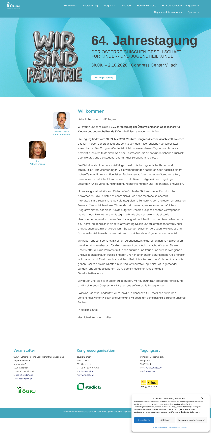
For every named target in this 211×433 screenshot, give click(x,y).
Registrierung (90, 5)
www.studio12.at (86, 375)
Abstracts (126, 5)
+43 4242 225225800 (152, 367)
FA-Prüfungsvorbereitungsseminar (181, 5)
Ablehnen (165, 420)
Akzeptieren (144, 420)
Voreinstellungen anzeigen (191, 420)
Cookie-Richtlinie (160, 427)
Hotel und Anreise (146, 5)
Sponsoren (194, 12)
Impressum (128, 411)
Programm (109, 5)
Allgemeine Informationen (168, 12)
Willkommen (70, 5)
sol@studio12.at (86, 371)
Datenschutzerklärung (177, 427)
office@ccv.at (148, 371)
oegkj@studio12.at (24, 375)
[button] (202, 398)
